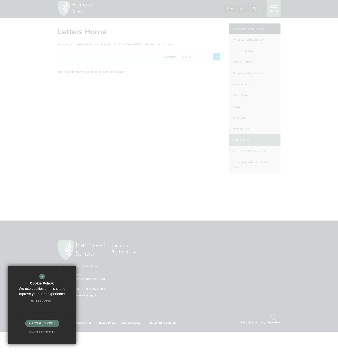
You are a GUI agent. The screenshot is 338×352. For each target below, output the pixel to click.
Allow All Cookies (42, 323)
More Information (42, 301)
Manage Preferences (42, 332)
